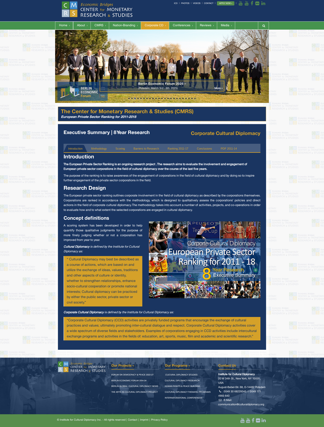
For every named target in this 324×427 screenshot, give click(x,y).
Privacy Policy (159, 420)
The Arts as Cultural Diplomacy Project (134, 392)
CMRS (98, 25)
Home (63, 25)
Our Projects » (122, 365)
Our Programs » (177, 365)
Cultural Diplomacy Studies (181, 375)
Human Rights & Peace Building (182, 386)
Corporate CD (154, 25)
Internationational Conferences (183, 398)
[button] (71, 66)
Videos (196, 3)
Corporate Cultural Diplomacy (225, 133)
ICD (176, 3)
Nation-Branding (124, 25)
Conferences (181, 25)
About (81, 25)
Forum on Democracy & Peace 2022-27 (132, 375)
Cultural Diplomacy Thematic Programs (188, 392)
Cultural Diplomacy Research (182, 381)
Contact (208, 3)
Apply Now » (225, 3)
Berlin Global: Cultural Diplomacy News (134, 386)
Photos (185, 3)
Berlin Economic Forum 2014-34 (128, 381)
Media (225, 25)
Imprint (144, 420)
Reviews (205, 25)
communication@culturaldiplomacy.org (241, 404)
